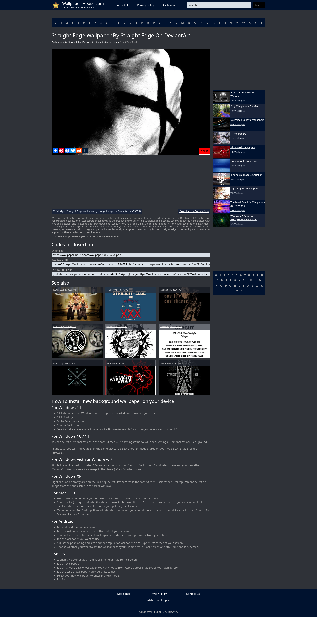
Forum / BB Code (62, 270)
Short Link (58, 251)
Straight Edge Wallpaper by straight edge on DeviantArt (95, 41)
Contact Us (122, 5)
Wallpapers (57, 41)
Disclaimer (168, 5)
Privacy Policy (145, 5)
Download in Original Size (194, 211)
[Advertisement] (131, 183)
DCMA (205, 151)
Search (258, 4)
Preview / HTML (61, 260)
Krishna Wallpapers (158, 600)
